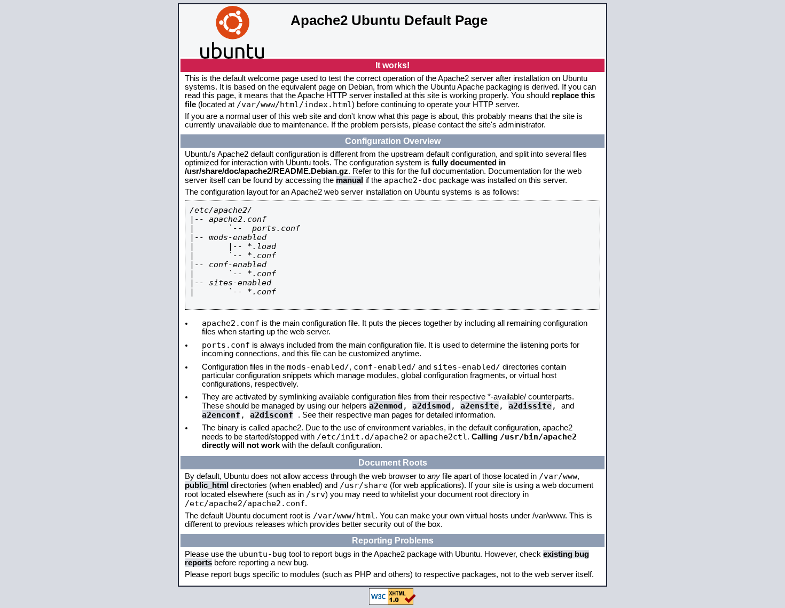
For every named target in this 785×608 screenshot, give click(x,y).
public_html (207, 485)
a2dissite (530, 405)
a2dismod (431, 405)
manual (349, 180)
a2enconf (221, 414)
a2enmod (386, 405)
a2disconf (271, 414)
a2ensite (479, 405)
